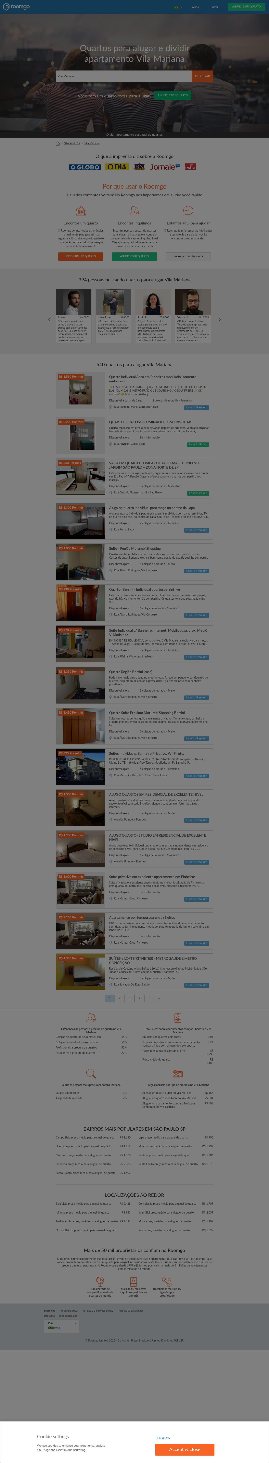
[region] (134, 1442)
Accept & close (184, 1449)
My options (163, 1438)
